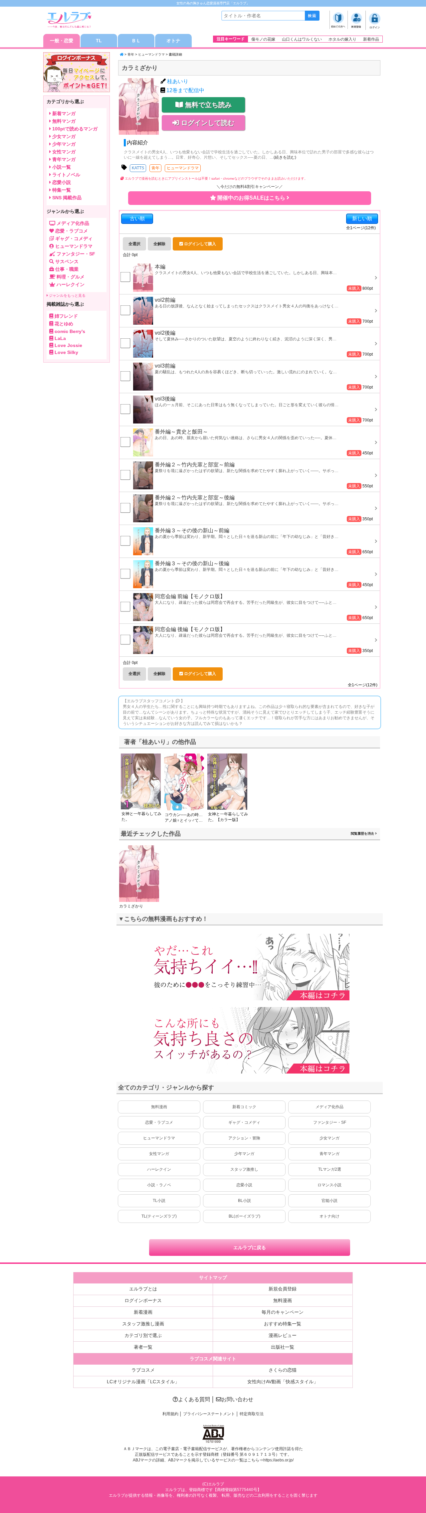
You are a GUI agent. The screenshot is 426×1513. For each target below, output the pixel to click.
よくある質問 (194, 1399)
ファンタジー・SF (329, 1122)
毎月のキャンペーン (283, 1312)
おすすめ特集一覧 (282, 1323)
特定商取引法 (252, 1414)
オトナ (173, 40)
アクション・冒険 (244, 1138)
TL (99, 40)
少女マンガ (329, 1138)
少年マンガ (244, 1153)
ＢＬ (136, 40)
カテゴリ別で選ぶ (143, 1335)
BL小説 (244, 1200)
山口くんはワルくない (302, 39)
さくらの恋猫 (283, 1370)
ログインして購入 (199, 244)
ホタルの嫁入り (342, 39)
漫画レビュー (283, 1335)
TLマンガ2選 (329, 1169)
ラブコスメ (143, 1370)
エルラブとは (143, 1288)
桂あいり (177, 81)
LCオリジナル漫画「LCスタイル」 (143, 1381)
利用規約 (170, 1414)
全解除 (159, 244)
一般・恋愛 (61, 40)
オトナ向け (329, 1216)
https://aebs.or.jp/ (278, 1460)
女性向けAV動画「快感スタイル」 (282, 1381)
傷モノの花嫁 (263, 39)
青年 (130, 54)
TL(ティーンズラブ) (159, 1216)
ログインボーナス (143, 1300)
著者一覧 (143, 1347)
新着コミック (244, 1106)
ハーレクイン (159, 1169)
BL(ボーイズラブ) (244, 1216)
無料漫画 (159, 1106)
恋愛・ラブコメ (159, 1122)
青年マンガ (329, 1153)
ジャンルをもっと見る (67, 295)
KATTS (138, 168)
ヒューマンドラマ (151, 54)
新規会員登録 (283, 1288)
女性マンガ (159, 1153)
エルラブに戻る (249, 1247)
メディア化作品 (329, 1106)
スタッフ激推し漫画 (143, 1323)
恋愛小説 (244, 1185)
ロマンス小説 (329, 1185)
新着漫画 (143, 1312)
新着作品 (371, 39)
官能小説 (329, 1200)
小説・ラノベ (159, 1185)
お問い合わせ (237, 1399)
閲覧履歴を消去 (363, 833)
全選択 (134, 244)
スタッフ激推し (244, 1169)
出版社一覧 (282, 1347)
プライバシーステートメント (209, 1414)
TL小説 (159, 1200)
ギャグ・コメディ (244, 1122)
